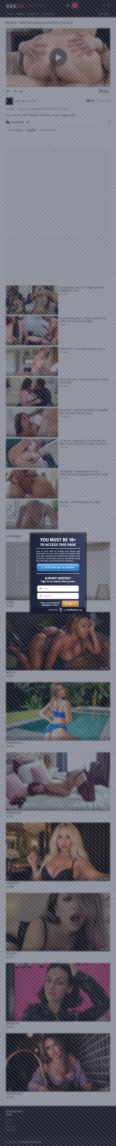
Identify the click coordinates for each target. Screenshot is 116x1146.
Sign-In (72, 603)
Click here (45, 605)
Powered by (53, 610)
